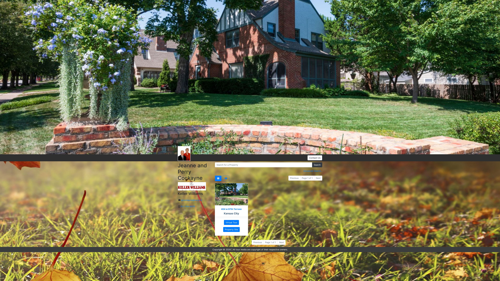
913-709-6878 (188, 206)
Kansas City (231, 213)
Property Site (231, 229)
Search (317, 165)
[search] (263, 164)
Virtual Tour (231, 222)
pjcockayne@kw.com (191, 200)
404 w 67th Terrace (231, 209)
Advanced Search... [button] (312, 171)
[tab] (218, 178)
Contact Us (314, 158)
